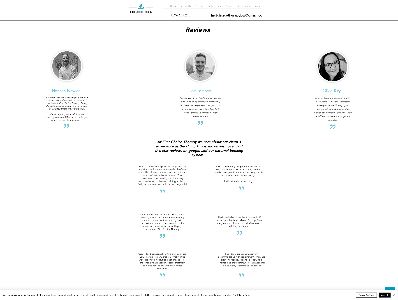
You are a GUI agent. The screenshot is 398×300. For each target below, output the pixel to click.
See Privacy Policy (242, 295)
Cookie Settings (366, 295)
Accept (384, 295)
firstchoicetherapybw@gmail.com (238, 15)
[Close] (394, 295)
